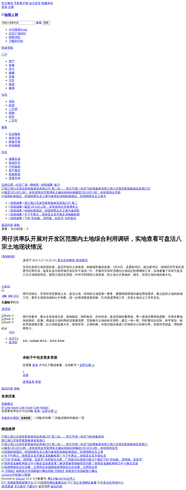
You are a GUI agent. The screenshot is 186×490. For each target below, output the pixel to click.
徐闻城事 (47, 184)
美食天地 (14, 178)
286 (4, 295)
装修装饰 (14, 174)
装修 (12, 65)
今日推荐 (18, 29)
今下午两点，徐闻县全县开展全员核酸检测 (52, 214)
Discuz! (20, 478)
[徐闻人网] (9, 15)
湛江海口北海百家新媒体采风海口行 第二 (50, 203)
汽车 (12, 80)
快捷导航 (7, 47)
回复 (26, 375)
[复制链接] (8, 256)
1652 (16, 295)
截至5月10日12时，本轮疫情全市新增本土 (51, 206)
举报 (38, 381)
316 (10, 295)
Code (36, 407)
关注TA (13, 338)
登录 (4, 7)
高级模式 (7, 403)
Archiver (6, 474)
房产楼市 (14, 170)
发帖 (17, 225)
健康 (12, 88)
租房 (12, 105)
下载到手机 (16, 41)
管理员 (5, 309)
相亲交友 (14, 137)
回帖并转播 (43, 417)
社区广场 (17, 33)
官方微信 (7, 3)
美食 (12, 76)
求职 (12, 101)
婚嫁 (12, 72)
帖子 (57, 184)
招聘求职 (14, 37)
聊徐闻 (34, 184)
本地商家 (14, 145)
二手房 (13, 109)
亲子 (12, 68)
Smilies (44, 407)
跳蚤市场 (14, 141)
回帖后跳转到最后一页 (69, 417)
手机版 (16, 474)
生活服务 (14, 134)
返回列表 (7, 225)
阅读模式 (82, 260)
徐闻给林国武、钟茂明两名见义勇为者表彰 (52, 210)
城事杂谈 (14, 158)
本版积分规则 (10, 417)
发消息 (13, 342)
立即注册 (85, 365)
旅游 (12, 84)
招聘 (12, 112)
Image (15, 407)
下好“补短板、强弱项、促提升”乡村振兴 (50, 218)
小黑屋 (25, 474)
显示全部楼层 (66, 260)
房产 (12, 61)
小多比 (5, 286)
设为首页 (35, 3)
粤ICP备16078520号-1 (61, 478)
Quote (29, 407)
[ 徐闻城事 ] (16, 203)
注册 (11, 7)
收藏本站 (47, 3)
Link (22, 407)
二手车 (13, 120)
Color (7, 407)
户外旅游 (14, 166)
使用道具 (28, 381)
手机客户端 (21, 3)
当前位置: (8, 184)
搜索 (39, 22)
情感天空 (14, 162)
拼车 (12, 116)
